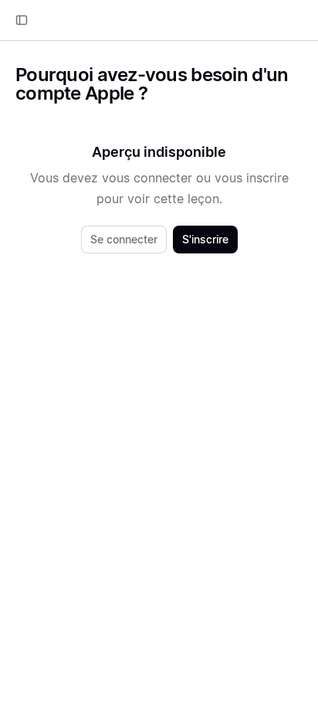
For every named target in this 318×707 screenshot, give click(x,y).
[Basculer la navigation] (22, 20)
